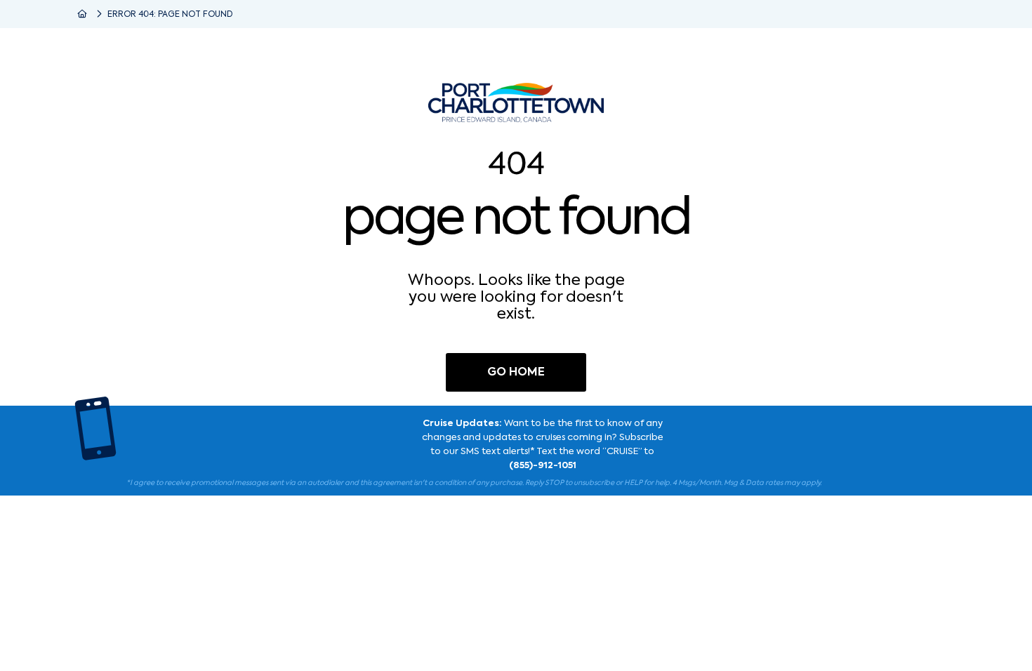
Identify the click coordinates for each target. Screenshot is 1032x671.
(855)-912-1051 (542, 465)
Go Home (516, 372)
